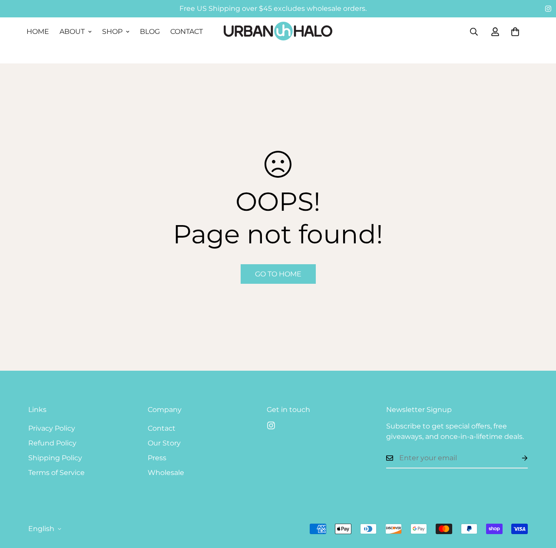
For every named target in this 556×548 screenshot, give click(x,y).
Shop (112, 31)
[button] (515, 32)
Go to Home (278, 274)
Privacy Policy (51, 428)
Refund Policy (52, 443)
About (72, 31)
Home (37, 31)
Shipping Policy (55, 458)
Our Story (164, 443)
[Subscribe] (518, 458)
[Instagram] (548, 8)
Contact (186, 31)
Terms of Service (56, 472)
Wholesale (166, 472)
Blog (150, 31)
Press (157, 458)
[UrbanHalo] (278, 31)
